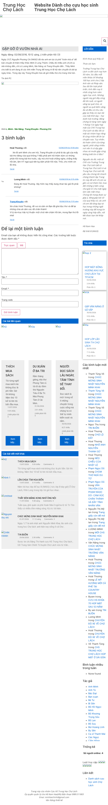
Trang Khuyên (17, 201)
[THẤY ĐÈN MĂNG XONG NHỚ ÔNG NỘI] (8, 501)
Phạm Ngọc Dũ (96, 468)
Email (5, 288)
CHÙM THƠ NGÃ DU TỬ (95, 475)
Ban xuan (93, 696)
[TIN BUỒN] (8, 538)
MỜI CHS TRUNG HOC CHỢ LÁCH (96, 536)
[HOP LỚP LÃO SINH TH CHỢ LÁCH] (95, 330)
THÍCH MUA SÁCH (27, 461)
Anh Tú (92, 690)
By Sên (92, 730)
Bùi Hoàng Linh (96, 727)
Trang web (7, 300)
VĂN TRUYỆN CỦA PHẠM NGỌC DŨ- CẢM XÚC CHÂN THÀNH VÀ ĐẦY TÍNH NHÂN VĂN (96, 495)
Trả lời (12, 169)
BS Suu (92, 723)
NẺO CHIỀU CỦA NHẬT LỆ (94, 461)
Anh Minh (93, 686)
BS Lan (92, 720)
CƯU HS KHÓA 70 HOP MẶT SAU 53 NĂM (96, 603)
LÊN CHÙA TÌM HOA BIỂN (30, 479)
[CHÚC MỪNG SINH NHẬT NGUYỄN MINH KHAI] (8, 519)
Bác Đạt (92, 693)
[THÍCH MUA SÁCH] (8, 465)
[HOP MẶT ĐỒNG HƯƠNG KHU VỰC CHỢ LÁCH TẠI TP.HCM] (95, 258)
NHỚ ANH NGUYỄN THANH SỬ (96, 448)
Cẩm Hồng (94, 740)
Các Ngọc (93, 737)
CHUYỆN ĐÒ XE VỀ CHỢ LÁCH (96, 623)
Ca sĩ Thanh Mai (96, 733)
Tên (4, 277)
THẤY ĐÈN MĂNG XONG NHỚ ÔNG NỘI (37, 498)
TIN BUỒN (23, 534)
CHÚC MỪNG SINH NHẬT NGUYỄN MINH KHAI (41, 516)
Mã (21, 245)
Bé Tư (91, 700)
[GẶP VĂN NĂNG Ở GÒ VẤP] (95, 298)
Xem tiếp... (12, 441)
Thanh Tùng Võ (96, 390)
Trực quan (9, 245)
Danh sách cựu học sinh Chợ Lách (96, 782)
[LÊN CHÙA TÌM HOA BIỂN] (8, 483)
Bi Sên (91, 703)
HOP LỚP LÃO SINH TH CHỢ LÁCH (92, 342)
